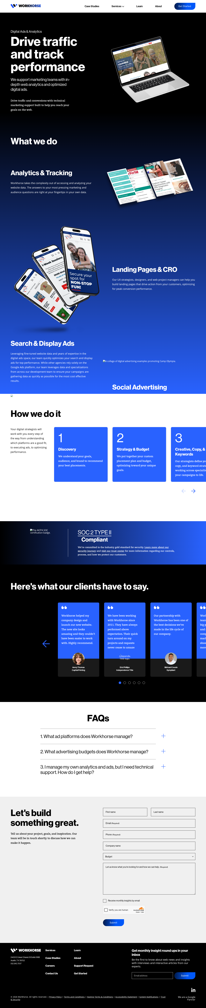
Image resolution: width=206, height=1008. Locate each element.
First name (111, 812)
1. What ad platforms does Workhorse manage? (86, 736)
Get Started (184, 6)
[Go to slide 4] (134, 682)
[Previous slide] (183, 491)
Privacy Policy (55, 997)
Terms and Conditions (74, 997)
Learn (139, 6)
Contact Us (51, 973)
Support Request (83, 965)
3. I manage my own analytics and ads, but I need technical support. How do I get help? (96, 769)
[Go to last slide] (46, 644)
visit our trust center (112, 551)
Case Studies (92, 6)
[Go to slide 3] (129, 682)
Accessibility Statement (126, 997)
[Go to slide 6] (144, 682)
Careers (50, 965)
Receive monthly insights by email (124, 900)
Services (116, 6)
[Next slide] (193, 491)
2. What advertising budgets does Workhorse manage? (94, 751)
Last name (159, 812)
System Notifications (148, 997)
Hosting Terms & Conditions (100, 997)
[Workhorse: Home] (26, 951)
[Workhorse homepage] (26, 7)
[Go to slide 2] (124, 682)
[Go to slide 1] (120, 682)
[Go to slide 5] (139, 682)
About (158, 6)
